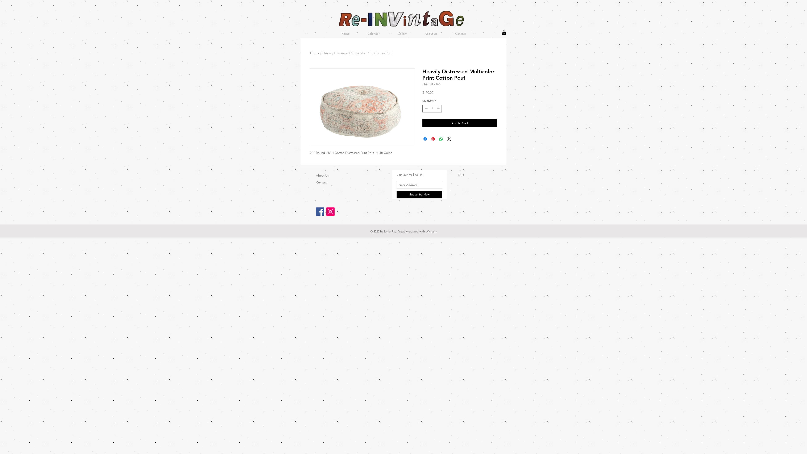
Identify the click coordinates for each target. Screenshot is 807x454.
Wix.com (431, 231)
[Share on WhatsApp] (441, 138)
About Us (322, 175)
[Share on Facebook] (425, 138)
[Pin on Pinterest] (433, 138)
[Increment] (438, 108)
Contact (321, 182)
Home (314, 53)
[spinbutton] (432, 108)
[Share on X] (449, 138)
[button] (504, 32)
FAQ (461, 175)
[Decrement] (425, 108)
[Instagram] (330, 211)
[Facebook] (320, 211)
